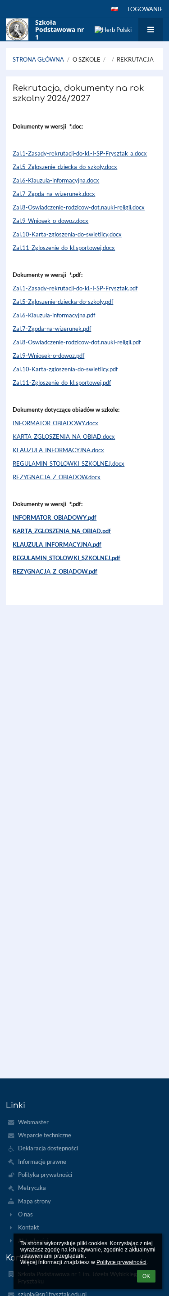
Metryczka (32, 1187)
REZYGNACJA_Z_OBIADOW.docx (56, 477)
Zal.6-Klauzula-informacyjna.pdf (54, 315)
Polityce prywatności (121, 1262)
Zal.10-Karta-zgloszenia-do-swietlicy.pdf (65, 369)
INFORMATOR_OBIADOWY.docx (55, 423)
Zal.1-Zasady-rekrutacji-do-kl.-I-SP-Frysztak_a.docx (80, 153)
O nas (25, 1214)
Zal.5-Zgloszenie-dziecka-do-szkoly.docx (65, 166)
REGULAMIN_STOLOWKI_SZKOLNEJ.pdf (66, 557)
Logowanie (145, 9)
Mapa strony (34, 1201)
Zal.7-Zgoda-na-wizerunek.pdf (52, 328)
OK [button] (146, 1276)
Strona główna (38, 59)
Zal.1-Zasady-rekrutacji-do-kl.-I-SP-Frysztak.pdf (75, 288)
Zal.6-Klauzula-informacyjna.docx (56, 180)
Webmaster (33, 1122)
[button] (114, 9)
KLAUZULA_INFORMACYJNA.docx (58, 450)
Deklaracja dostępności (48, 1148)
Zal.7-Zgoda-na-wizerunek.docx (54, 193)
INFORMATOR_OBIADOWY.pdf (54, 517)
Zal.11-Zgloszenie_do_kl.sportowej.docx (64, 247)
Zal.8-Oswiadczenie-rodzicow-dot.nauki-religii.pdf (77, 342)
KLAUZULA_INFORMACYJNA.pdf (57, 544)
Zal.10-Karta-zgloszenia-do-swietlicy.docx (67, 234)
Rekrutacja (135, 59)
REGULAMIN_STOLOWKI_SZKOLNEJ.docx (68, 463)
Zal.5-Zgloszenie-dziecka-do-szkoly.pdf (63, 301)
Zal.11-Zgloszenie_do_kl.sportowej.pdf (62, 382)
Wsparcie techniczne (44, 1135)
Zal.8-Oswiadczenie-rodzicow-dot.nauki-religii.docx (79, 207)
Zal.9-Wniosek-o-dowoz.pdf (48, 355)
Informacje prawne (42, 1161)
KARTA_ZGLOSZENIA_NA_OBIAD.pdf (62, 530)
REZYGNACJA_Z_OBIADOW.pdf (55, 571)
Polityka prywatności (45, 1174)
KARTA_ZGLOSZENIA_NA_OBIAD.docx (64, 436)
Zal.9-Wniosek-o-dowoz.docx (50, 220)
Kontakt (28, 1227)
